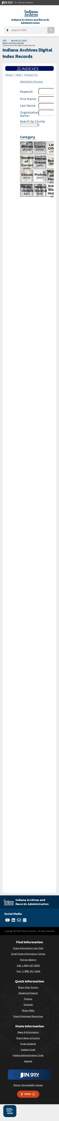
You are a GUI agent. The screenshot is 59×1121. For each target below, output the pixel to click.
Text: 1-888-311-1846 (28, 971)
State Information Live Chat (28, 948)
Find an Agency (28, 959)
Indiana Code (28, 1049)
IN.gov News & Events (28, 1038)
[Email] (19, 920)
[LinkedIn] (13, 920)
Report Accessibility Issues (28, 1085)
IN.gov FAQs (28, 1010)
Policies (28, 998)
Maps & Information (28, 1032)
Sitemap (28, 1004)
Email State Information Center (28, 953)
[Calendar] (24, 920)
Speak (27, 1094)
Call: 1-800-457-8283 (28, 965)
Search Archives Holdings (13, 43)
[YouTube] (7, 920)
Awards (28, 1061)
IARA (5, 40)
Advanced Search (28, 993)
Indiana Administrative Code (28, 1055)
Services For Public (19, 40)
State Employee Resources (28, 1016)
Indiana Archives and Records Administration (30, 21)
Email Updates (28, 1043)
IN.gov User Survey (28, 987)
